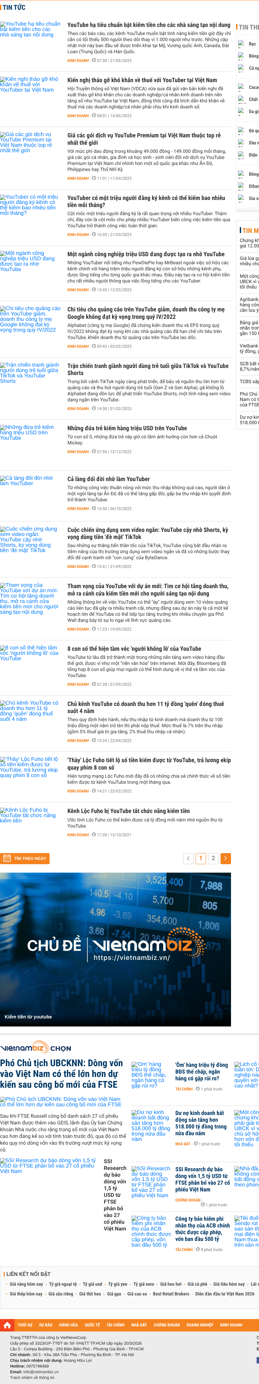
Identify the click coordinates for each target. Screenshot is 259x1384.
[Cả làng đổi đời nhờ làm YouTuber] (30, 496)
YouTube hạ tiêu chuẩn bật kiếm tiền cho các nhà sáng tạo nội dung (148, 25)
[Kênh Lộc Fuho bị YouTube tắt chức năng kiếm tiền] (30, 828)
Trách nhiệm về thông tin (32, 1377)
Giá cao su (137, 1294)
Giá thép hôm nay (26, 1294)
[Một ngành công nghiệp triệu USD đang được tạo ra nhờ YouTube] (30, 271)
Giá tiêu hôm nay (229, 1284)
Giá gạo (114, 1294)
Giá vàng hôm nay (26, 1284)
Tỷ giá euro (143, 1284)
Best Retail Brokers (171, 1294)
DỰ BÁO (46, 1325)
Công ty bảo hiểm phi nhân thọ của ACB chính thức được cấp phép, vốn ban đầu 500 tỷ (202, 1229)
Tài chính (184, 1089)
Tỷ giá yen (117, 1284)
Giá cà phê (197, 1284)
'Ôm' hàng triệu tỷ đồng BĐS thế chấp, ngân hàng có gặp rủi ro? (201, 1072)
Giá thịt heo (90, 1294)
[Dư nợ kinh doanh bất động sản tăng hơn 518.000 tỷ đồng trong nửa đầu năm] (152, 1123)
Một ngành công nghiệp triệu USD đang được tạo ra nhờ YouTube (146, 254)
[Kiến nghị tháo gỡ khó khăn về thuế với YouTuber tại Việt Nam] (30, 97)
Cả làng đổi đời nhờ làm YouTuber (108, 479)
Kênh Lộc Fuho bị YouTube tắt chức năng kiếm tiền (128, 811)
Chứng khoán (188, 1200)
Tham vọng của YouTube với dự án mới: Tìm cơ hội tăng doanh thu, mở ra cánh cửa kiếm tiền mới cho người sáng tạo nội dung (148, 590)
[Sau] (226, 858)
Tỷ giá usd (92, 1284)
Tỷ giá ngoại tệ (63, 1284)
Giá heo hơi (170, 1284)
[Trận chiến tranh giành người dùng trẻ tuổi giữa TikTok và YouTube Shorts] (30, 383)
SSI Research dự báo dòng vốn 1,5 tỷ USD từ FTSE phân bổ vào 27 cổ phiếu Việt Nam (115, 1195)
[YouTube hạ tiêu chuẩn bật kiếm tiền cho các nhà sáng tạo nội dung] (30, 42)
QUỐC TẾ (92, 1325)
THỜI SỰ (25, 1325)
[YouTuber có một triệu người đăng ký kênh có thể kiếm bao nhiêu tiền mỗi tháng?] (30, 215)
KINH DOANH (231, 1325)
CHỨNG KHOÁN (167, 1325)
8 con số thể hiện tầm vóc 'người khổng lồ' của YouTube (134, 648)
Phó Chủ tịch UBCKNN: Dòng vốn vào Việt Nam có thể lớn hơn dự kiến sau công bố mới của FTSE (61, 1073)
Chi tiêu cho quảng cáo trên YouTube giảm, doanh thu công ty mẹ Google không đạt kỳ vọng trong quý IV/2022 (146, 313)
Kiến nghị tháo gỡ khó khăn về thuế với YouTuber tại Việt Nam (142, 80)
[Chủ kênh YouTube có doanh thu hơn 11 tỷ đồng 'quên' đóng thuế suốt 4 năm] (30, 721)
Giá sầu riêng (61, 1294)
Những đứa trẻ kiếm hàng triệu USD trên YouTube (127, 428)
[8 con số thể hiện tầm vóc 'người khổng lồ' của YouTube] (30, 665)
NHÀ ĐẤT (139, 1325)
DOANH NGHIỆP (199, 1325)
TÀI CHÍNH (115, 1325)
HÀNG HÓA (68, 1325)
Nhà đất (183, 1144)
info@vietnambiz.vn (41, 1372)
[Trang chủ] (7, 1325)
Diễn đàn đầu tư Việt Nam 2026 (224, 1294)
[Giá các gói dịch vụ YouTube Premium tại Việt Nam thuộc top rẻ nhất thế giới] (30, 152)
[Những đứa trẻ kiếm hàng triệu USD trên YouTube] (30, 445)
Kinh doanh (78, 60)
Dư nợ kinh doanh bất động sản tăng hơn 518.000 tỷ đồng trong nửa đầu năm (201, 1123)
